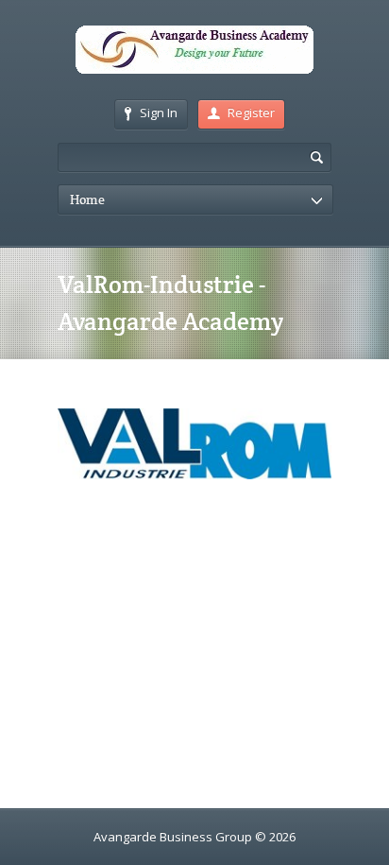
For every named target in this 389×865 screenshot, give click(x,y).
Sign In (159, 112)
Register (251, 112)
